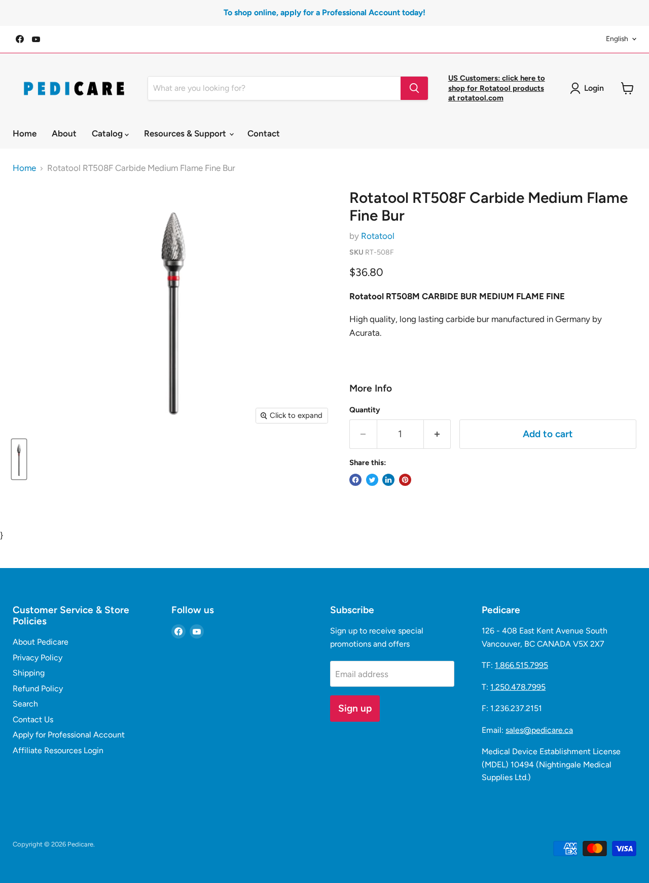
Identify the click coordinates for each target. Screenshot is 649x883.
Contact (263, 133)
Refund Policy (38, 688)
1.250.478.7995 (518, 687)
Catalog (108, 133)
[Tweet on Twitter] (372, 480)
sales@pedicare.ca (539, 730)
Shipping (29, 673)
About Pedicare (40, 642)
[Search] (414, 88)
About (64, 133)
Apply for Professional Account (69, 734)
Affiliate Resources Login (58, 750)
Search (25, 704)
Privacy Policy (37, 657)
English (617, 38)
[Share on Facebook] (355, 480)
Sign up (355, 708)
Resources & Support (186, 133)
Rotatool (377, 236)
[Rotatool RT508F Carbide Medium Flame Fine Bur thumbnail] (19, 459)
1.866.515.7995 (521, 665)
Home (25, 133)
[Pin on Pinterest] (405, 480)
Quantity (364, 410)
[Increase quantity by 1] (437, 434)
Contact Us (33, 719)
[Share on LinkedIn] (388, 480)
